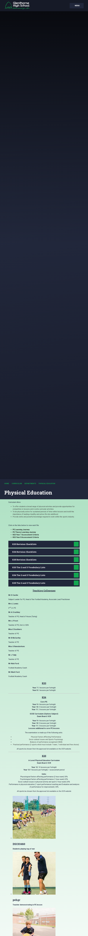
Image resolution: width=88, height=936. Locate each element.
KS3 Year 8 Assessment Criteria (26, 537)
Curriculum (17, 484)
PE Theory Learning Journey (24, 532)
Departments (30, 484)
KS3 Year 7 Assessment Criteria (26, 535)
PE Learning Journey (21, 530)
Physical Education (47, 484)
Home (6, 484)
